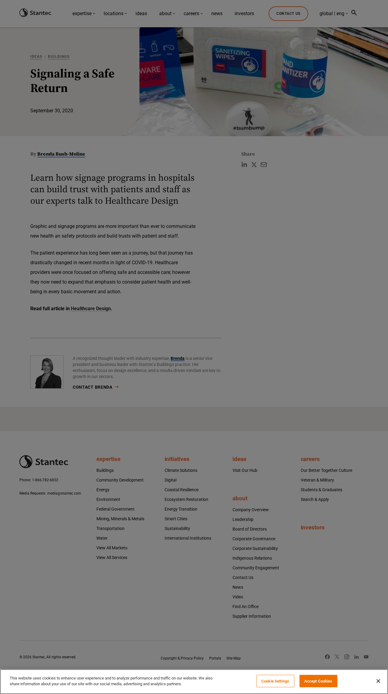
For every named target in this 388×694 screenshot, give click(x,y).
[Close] (378, 681)
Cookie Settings (275, 681)
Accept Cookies (318, 681)
